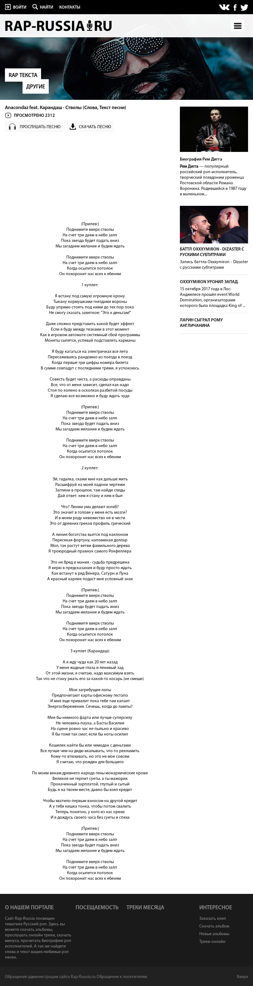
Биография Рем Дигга (201, 159)
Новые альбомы (214, 934)
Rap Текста (23, 76)
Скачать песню (95, 127)
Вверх (242, 977)
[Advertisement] (90, 178)
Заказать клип (212, 918)
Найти (46, 7)
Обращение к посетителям (122, 977)
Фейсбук (235, 7)
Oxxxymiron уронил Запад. (209, 282)
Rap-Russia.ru (59, 25)
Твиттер (244, 7)
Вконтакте (224, 7)
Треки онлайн (212, 941)
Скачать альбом (214, 926)
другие (35, 87)
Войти (19, 7)
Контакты (69, 7)
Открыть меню (237, 25)
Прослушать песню (40, 127)
